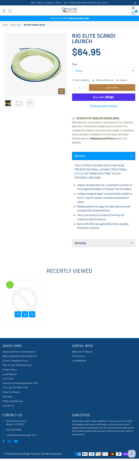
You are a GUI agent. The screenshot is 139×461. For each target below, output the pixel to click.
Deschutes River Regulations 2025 (20, 383)
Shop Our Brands (11, 392)
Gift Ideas (8, 396)
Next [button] (64, 64)
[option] (69, 18)
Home (5, 24)
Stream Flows (10, 369)
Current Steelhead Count (15, 360)
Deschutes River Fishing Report (19, 351)
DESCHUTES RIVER (69, 18)
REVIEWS (80, 243)
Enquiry (123, 80)
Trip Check (8, 378)
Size (74, 64)
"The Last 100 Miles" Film (15, 387)
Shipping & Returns (13, 400)
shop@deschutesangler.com (21, 434)
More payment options (103, 105)
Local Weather (10, 374)
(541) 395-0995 (14, 429)
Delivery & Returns (104, 80)
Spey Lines (16, 24)
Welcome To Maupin (82, 351)
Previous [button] (7, 64)
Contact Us (8, 405)
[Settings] (133, 7)
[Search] (10, 10)
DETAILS (80, 155)
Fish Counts (78, 356)
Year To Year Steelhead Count (18, 364)
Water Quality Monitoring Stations (20, 356)
